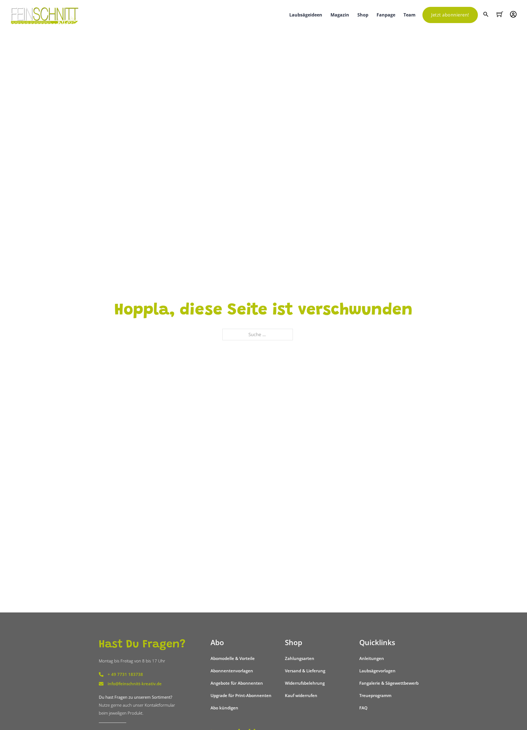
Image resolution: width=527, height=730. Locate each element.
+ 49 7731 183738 (125, 674)
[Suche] (486, 15)
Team (409, 15)
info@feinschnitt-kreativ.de (135, 683)
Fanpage (386, 15)
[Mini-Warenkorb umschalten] (500, 14)
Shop (362, 15)
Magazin (339, 15)
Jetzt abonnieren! (450, 15)
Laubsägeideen (305, 15)
